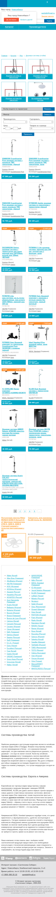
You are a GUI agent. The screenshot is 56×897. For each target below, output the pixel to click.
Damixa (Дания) (13, 635)
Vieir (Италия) (36, 656)
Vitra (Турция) (36, 661)
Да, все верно (11, 20)
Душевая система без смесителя (14, 99)
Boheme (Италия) (13, 610)
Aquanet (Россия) (13, 592)
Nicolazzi (34, 601)
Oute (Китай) (36, 612)
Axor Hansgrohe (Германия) (13, 601)
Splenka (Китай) (37, 639)
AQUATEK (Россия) (14, 597)
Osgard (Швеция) (38, 609)
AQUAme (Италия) (14, 589)
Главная (4, 56)
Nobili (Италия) (37, 604)
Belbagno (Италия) (14, 607)
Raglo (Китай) (36, 620)
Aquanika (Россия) (14, 595)
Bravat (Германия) (14, 616)
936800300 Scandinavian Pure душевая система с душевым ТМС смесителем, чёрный (12, 161)
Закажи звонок (47, 16)
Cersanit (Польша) (14, 624)
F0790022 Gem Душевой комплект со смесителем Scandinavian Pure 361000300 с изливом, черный (12, 346)
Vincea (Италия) (37, 658)
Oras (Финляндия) (38, 607)
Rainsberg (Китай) (38, 623)
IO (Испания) (36, 588)
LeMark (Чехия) (37, 596)
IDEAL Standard (34, 351)
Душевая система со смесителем (13, 76)
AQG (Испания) (13, 586)
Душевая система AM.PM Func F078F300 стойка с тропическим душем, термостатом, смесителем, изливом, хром (40, 433)
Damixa (5, 169)
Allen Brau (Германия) (15, 578)
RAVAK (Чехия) (37, 626)
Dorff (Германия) (13, 640)
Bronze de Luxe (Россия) (16, 618)
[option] (28, 41)
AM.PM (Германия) (14, 584)
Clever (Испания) (13, 629)
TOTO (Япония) (37, 650)
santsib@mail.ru (48, 13)
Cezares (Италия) (13, 627)
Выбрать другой (26, 20)
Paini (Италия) (36, 618)
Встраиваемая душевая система (40, 99)
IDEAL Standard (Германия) (37, 584)
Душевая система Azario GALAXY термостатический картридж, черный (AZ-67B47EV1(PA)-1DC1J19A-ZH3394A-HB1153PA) (12, 480)
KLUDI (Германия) (38, 593)
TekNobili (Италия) (38, 645)
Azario (4, 492)
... (39, 511)
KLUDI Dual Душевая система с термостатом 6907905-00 (38, 391)
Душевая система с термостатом (40, 76)
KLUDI (31, 398)
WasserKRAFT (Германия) (37, 665)
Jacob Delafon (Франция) (41, 590)
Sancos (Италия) (37, 637)
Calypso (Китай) (13, 621)
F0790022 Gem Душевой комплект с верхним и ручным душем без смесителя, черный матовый (39, 300)
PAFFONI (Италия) (38, 615)
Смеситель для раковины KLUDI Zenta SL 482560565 (40, 519)
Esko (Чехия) (12, 646)
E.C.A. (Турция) (13, 643)
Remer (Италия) (37, 628)
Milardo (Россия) (37, 599)
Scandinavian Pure (17, 172)
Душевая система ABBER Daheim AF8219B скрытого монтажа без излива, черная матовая (13, 432)
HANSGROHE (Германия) (36, 576)
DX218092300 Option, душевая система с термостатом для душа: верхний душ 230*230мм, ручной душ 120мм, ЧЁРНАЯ (12, 252)
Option (13, 265)
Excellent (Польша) (14, 648)
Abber (4, 440)
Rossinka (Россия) (38, 634)
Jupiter (39, 214)
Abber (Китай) (12, 576)
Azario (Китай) (12, 605)
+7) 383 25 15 (9, 875)
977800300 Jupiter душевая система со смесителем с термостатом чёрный (40, 205)
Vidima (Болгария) (38, 653)
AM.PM (31, 258)
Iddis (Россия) (36, 580)
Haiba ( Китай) (12, 665)
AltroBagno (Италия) (14, 581)
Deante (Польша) (13, 637)
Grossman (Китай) (14, 662)
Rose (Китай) (36, 631)
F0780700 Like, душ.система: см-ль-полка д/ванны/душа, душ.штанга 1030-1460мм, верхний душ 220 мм (13, 300)
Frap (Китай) (11, 651)
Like (38, 261)
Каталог (13, 56)
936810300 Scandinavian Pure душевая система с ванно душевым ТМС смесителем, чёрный (12, 206)
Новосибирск (17, 9)
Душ (21, 56)
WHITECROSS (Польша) (41, 669)
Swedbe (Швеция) (38, 642)
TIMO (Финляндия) (38, 648)
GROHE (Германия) (14, 657)
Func (39, 444)
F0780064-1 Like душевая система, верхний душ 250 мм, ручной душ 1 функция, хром (40, 250)
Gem (39, 311)
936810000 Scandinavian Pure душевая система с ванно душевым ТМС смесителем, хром (39, 161)
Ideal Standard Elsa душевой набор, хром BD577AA (38, 344)
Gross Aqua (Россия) (15, 659)
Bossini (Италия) (13, 613)
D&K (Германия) (13, 632)
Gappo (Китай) (12, 654)
